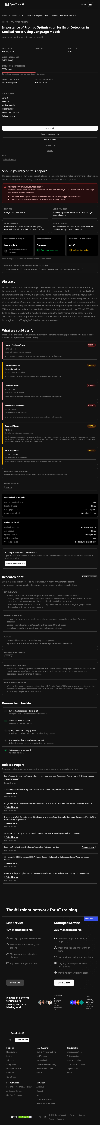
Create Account (22, 1040)
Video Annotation (74, 1060)
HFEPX (4, 15)
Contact (39, 1091)
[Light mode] (82, 4)
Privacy (72, 1115)
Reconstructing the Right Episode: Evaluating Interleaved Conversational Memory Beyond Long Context (47, 873)
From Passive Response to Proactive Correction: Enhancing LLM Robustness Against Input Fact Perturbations (49, 776)
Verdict (5, 98)
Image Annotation (74, 1052)
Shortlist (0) (50, 145)
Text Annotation (73, 1056)
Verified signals (8, 105)
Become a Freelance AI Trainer (18, 1087)
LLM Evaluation (42, 1060)
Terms (51, 1119)
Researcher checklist (10, 112)
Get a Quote (64, 982)
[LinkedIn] (45, 1117)
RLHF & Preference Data (46, 1052)
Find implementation (50, 134)
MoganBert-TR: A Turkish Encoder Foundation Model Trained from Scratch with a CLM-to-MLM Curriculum (48, 803)
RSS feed (50, 150)
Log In (10, 1040)
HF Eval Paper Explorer (45, 1103)
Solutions (10, 1060)
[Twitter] (40, 1117)
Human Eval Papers (12, 269)
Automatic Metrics (10, 159)
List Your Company (14, 1095)
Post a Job (15, 982)
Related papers (8, 116)
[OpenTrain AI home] (13, 4)
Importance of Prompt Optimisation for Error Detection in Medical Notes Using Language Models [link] (50, 15)
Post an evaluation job (15, 563)
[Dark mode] (85, 4)
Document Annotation (76, 1064)
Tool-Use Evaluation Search (72, 269)
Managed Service (13, 1068)
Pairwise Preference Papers (50, 269)
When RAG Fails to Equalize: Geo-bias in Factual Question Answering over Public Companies (42, 833)
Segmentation (72, 1068)
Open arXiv (50, 128)
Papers (14, 15)
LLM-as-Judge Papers (30, 269)
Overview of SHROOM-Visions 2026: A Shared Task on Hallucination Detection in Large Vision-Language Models (46, 858)
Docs (38, 1095)
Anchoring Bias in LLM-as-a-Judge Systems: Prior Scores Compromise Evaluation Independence (43, 789)
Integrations (11, 1064)
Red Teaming (41, 1056)
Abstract (5, 101)
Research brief (8, 109)
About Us (40, 1087)
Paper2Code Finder (44, 1099)
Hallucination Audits (44, 1068)
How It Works (11, 1052)
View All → (40, 1072)
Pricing (9, 1056)
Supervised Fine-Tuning (46, 1064)
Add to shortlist (50, 139)
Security (60, 1119)
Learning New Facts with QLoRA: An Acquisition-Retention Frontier (31, 847)
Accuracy (9, 656)
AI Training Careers (14, 1091)
